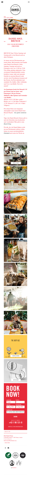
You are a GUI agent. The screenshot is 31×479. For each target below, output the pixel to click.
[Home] (15, 9)
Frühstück (6, 133)
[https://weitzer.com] (19, 463)
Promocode (9, 410)
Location (8, 400)
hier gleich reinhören (20, 112)
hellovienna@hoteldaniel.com (10, 440)
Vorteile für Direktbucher (15, 426)
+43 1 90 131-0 (15, 422)
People (17, 400)
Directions (7, 442)
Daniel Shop (7, 124)
